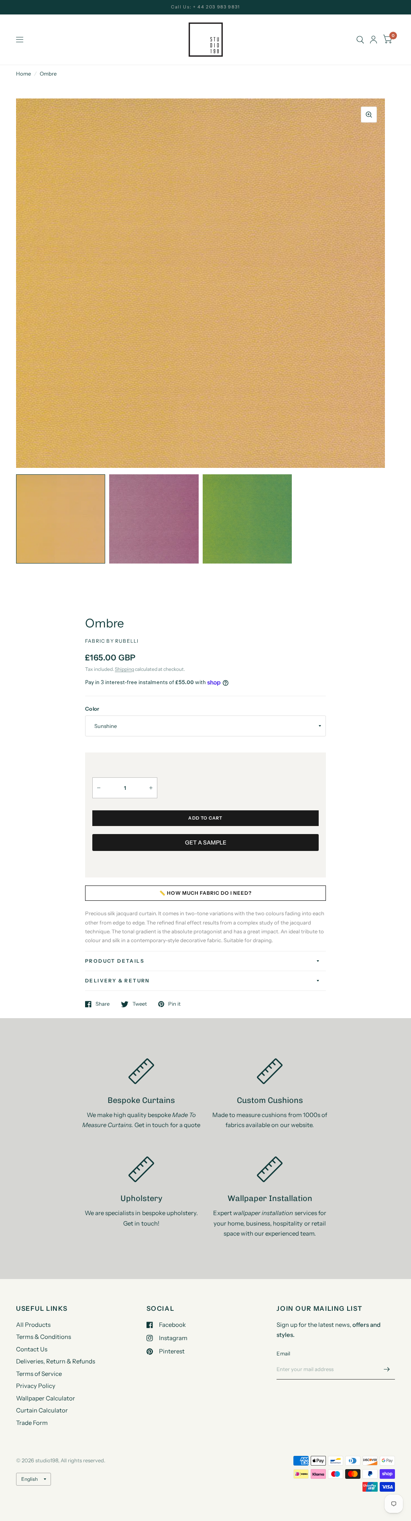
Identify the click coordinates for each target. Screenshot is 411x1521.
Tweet (139, 1004)
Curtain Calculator (42, 1410)
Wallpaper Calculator (45, 1398)
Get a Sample (205, 842)
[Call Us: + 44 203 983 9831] (205, 7)
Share (103, 1004)
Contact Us (31, 1349)
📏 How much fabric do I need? (205, 893)
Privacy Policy (35, 1386)
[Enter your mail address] (387, 1369)
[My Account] (373, 39)
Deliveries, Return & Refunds (55, 1361)
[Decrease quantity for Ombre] (99, 788)
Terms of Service (39, 1374)
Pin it (174, 1004)
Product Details (114, 961)
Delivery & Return (117, 981)
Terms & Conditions (43, 1337)
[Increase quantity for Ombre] (151, 788)
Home (23, 73)
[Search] (360, 39)
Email (283, 1353)
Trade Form (32, 1423)
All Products (33, 1324)
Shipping (124, 669)
